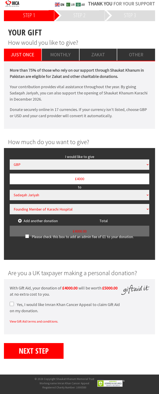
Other (136, 54)
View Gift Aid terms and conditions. (34, 321)
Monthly (60, 54)
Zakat (98, 54)
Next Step (34, 351)
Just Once (22, 54)
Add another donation (41, 220)
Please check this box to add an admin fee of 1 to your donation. (83, 236)
